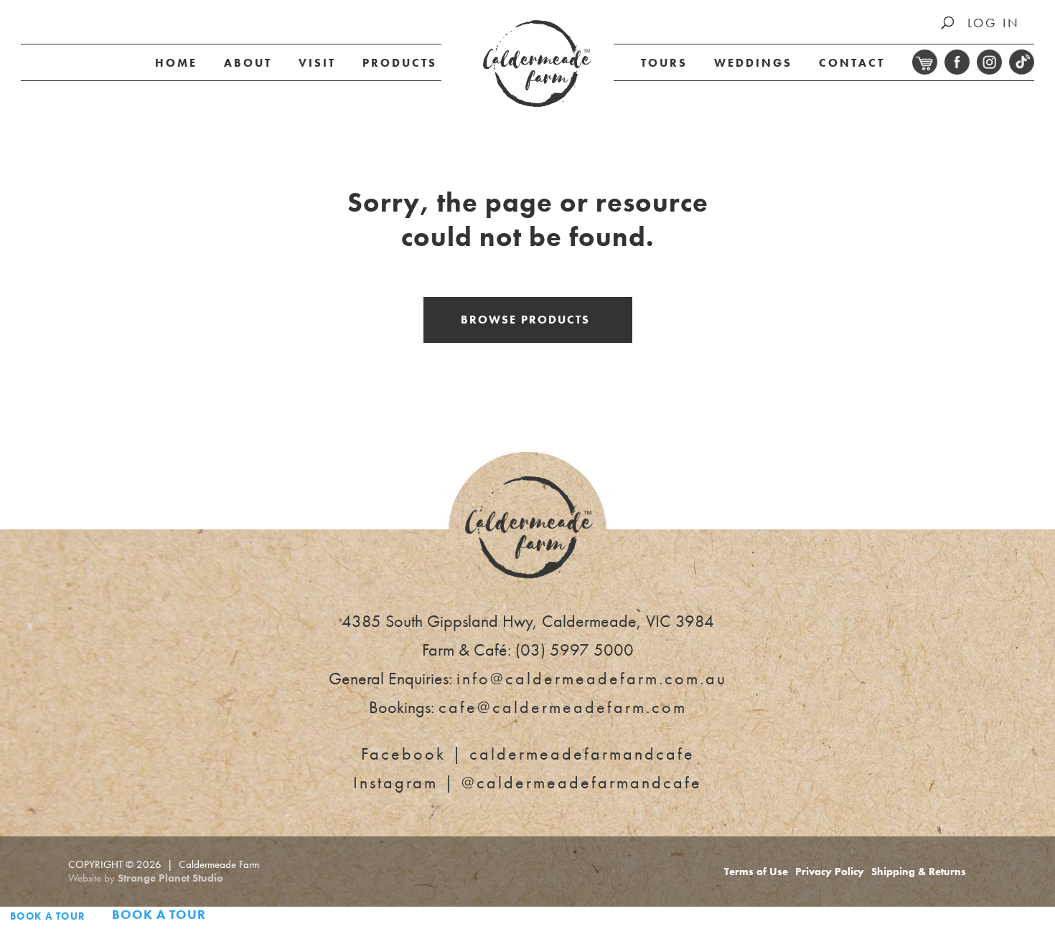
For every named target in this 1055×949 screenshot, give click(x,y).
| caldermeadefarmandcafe (528, 753)
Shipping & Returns (918, 871)
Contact (852, 62)
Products (399, 62)
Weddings (753, 62)
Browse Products (525, 319)
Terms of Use (756, 871)
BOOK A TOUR (47, 916)
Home (176, 62)
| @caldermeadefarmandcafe (527, 782)
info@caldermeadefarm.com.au (591, 678)
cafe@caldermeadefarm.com (563, 707)
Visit (317, 62)
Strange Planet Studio (170, 878)
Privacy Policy (829, 871)
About (248, 62)
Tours (664, 62)
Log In (993, 22)
